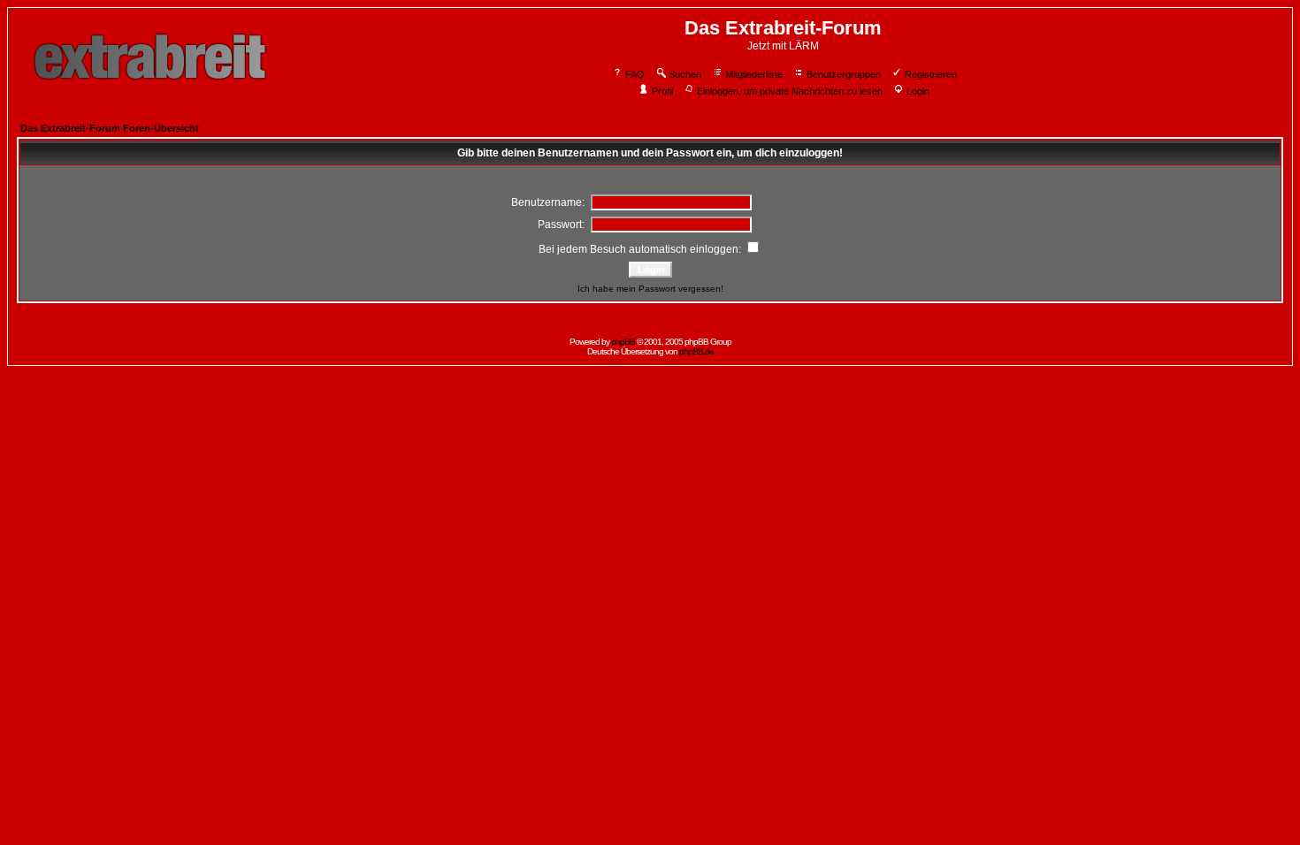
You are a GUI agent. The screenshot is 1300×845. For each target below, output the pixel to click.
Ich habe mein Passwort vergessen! (650, 288)
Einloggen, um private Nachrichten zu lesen (790, 91)
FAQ (635, 74)
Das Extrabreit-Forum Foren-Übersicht (109, 128)
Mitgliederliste (754, 74)
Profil (662, 91)
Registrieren (931, 74)
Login (917, 91)
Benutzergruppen (844, 74)
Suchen (685, 74)
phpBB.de (696, 351)
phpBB (623, 341)
